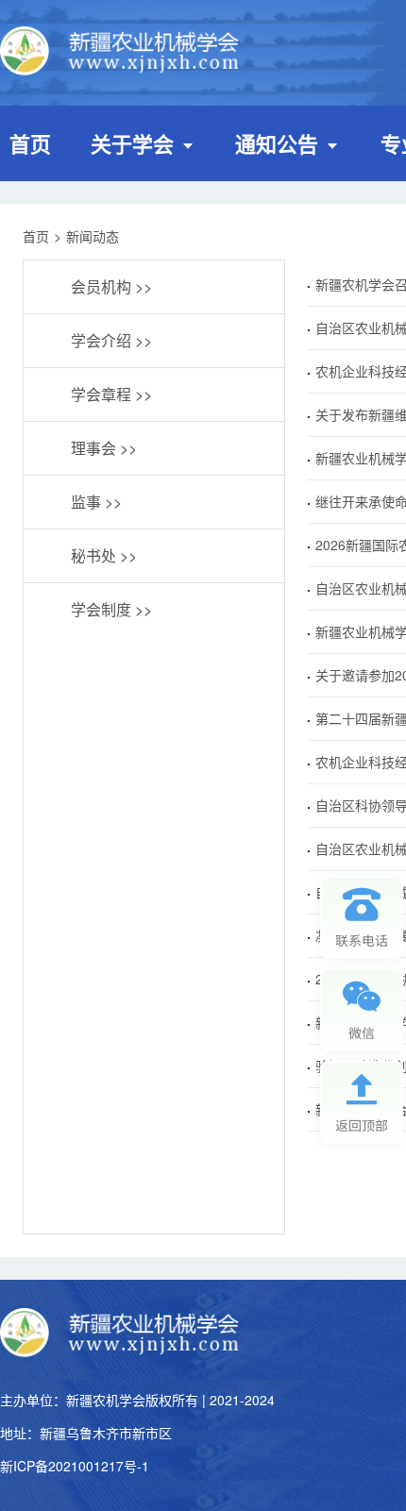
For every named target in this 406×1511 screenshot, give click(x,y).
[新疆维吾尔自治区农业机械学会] (122, 52)
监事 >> (96, 501)
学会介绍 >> (111, 340)
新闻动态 (92, 236)
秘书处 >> (104, 555)
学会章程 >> (111, 394)
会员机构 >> (111, 286)
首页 (30, 143)
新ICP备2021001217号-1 (74, 1465)
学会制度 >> (111, 609)
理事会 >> (104, 448)
